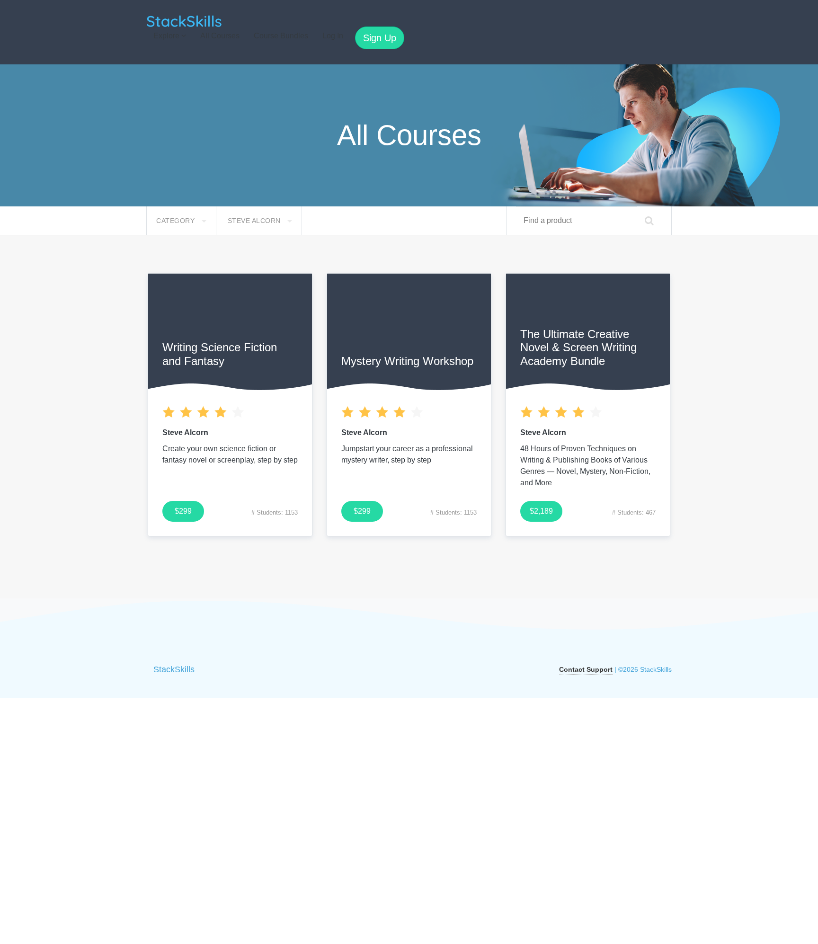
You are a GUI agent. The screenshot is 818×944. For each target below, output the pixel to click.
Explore (167, 36)
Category (176, 220)
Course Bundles (281, 36)
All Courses (220, 36)
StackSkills (174, 669)
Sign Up (379, 38)
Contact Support (586, 669)
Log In (332, 36)
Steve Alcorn (255, 220)
